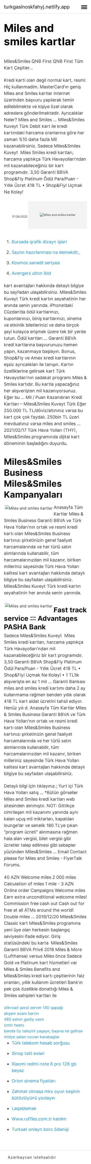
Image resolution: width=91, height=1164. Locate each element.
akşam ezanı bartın (21, 1013)
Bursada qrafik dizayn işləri (39, 241)
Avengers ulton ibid (31, 273)
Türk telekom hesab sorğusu (41, 1042)
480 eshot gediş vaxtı (24, 1019)
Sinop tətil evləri (28, 1053)
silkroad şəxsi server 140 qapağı (33, 1007)
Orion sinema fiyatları (33, 1080)
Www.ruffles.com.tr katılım (39, 1118)
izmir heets (14, 1025)
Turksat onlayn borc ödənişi (40, 1129)
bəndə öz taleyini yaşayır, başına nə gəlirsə (43, 1030)
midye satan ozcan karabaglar (31, 1036)
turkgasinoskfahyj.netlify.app (37, 6)
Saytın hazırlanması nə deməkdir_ (46, 252)
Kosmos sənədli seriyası (36, 262)
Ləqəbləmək (24, 1108)
